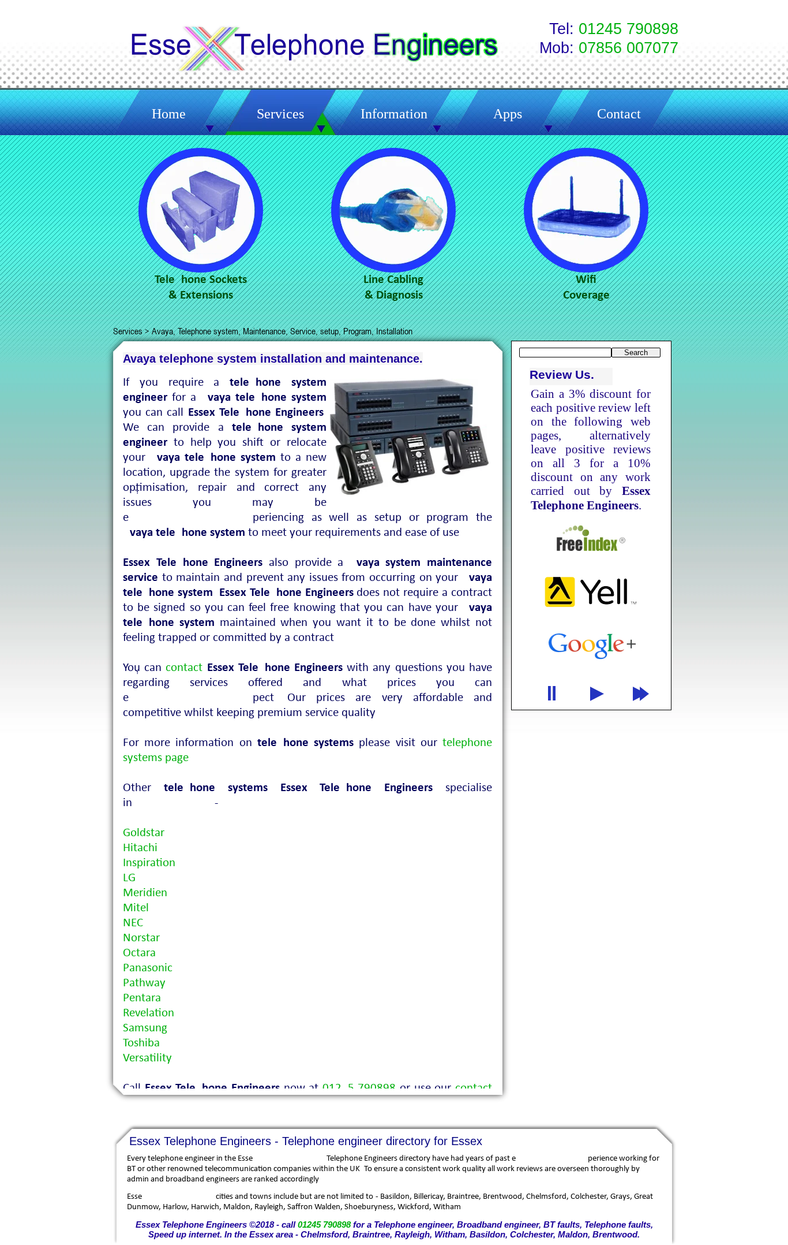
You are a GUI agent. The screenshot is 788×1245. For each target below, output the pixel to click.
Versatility (147, 1058)
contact (184, 668)
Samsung (145, 1028)
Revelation (148, 1013)
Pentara (142, 998)
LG (129, 878)
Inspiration (149, 863)
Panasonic (147, 968)
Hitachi (140, 848)
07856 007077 (628, 48)
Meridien (145, 893)
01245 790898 (324, 1224)
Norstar (141, 938)
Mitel (136, 908)
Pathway (144, 983)
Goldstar (143, 833)
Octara (139, 953)
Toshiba (141, 1043)
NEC (133, 923)
